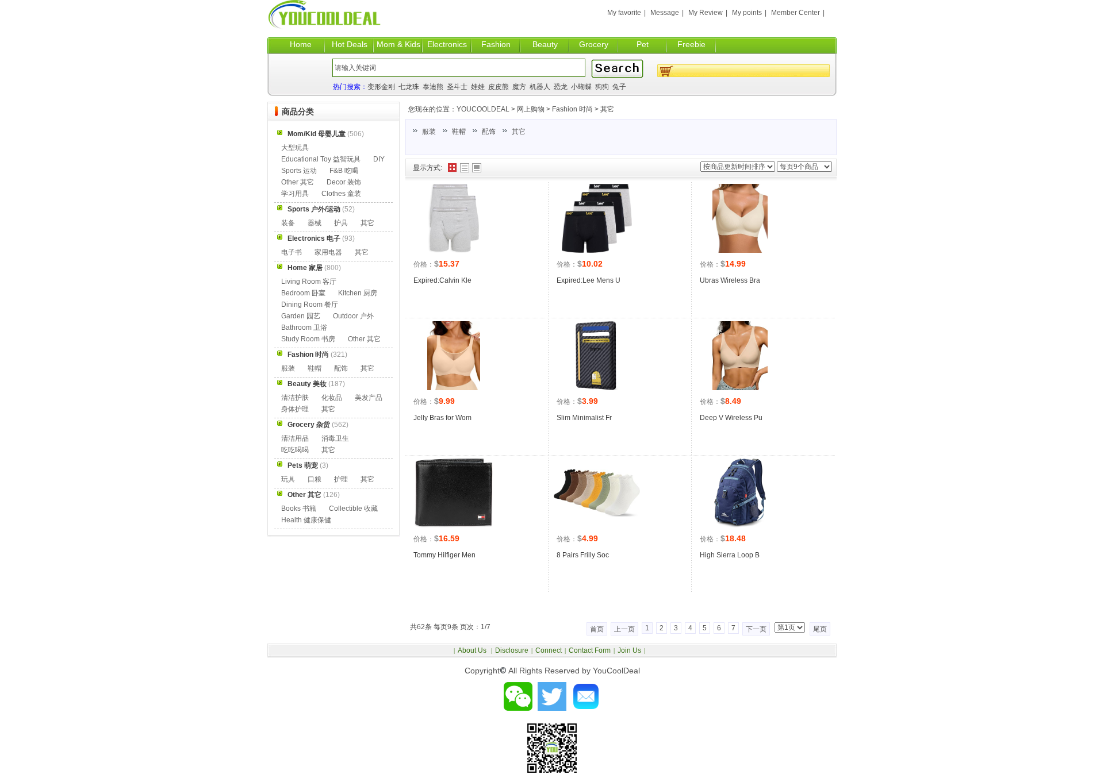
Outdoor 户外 (353, 316)
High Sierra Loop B (730, 555)
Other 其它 (297, 182)
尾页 (820, 629)
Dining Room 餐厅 (309, 305)
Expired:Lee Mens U (588, 280)
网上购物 (531, 109)
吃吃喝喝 (295, 450)
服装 (429, 132)
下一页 (756, 629)
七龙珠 (408, 87)
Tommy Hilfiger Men (444, 555)
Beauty (545, 44)
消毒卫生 (335, 438)
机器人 (540, 87)
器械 (314, 223)
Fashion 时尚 (572, 109)
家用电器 (328, 252)
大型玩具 (295, 148)
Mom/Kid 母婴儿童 (317, 134)
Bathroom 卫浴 (304, 327)
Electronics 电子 (314, 238)
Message (664, 13)
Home (301, 44)
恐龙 (561, 87)
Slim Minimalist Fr (584, 418)
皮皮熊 (498, 87)
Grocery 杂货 (309, 425)
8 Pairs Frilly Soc (583, 555)
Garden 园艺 (300, 316)
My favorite (624, 13)
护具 (341, 223)
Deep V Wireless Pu (731, 418)
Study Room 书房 (308, 339)
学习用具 (295, 194)
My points (747, 13)
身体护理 (295, 409)
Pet (643, 44)
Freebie (691, 44)
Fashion (496, 44)
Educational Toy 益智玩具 (321, 159)
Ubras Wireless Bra (730, 280)
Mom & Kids (398, 44)
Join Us (629, 650)
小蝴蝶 (581, 87)
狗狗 (602, 87)
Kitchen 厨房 (357, 293)
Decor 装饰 (344, 182)
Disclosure (511, 650)
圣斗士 (457, 87)
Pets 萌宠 (303, 465)
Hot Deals (349, 44)
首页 (597, 629)
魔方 (519, 87)
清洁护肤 (295, 398)
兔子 (619, 87)
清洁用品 (295, 438)
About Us (473, 650)
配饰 (489, 132)
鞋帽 (459, 132)
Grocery (593, 44)
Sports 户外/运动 (314, 209)
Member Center (795, 13)
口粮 (314, 479)
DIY (379, 159)
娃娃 (478, 87)
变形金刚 (381, 87)
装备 (288, 223)
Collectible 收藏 (353, 508)
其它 (607, 109)
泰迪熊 (433, 87)
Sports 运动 (299, 171)
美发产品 (368, 398)
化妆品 (331, 398)
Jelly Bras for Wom (442, 418)
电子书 (291, 252)
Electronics (447, 44)
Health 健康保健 (306, 520)
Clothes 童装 (341, 194)
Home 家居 (305, 268)
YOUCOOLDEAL (483, 109)
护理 (341, 479)
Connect (548, 650)
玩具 (288, 479)
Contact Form (590, 650)
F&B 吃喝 (343, 171)
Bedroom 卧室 (303, 293)
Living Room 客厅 (308, 282)
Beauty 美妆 (307, 384)
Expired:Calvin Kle (442, 280)
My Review (705, 13)
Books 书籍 (298, 508)
